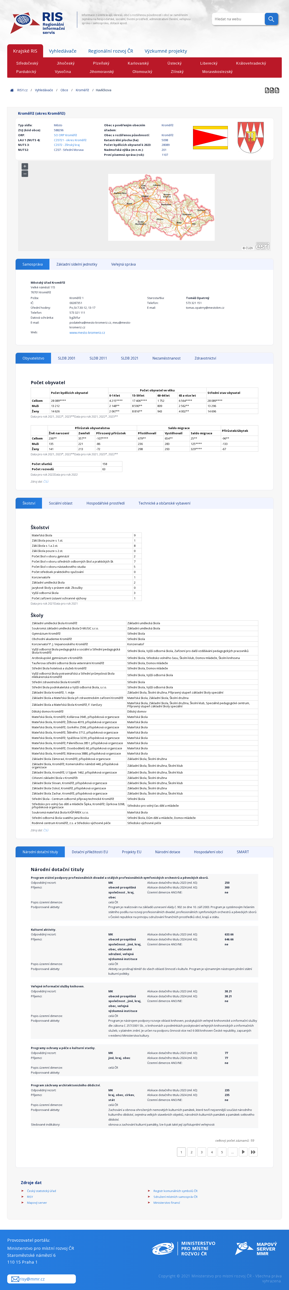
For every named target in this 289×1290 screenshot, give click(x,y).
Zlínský (177, 72)
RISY (30, 1197)
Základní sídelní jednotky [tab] (76, 264)
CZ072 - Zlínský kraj (67, 145)
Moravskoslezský (217, 72)
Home (12, 90)
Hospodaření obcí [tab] (208, 852)
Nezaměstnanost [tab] (166, 358)
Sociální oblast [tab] (60, 503)
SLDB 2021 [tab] (130, 358)
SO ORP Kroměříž (65, 135)
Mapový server (37, 1203)
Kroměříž (82, 90)
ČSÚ (46, 481)
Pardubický (26, 72)
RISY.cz (22, 90)
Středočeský (27, 63)
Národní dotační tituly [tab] (40, 852)
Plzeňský (101, 63)
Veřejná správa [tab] (123, 264)
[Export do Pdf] (267, 90)
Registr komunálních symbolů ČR (176, 1191)
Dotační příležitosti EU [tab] (90, 852)
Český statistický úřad (41, 1191)
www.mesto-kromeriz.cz (87, 332)
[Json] (277, 90)
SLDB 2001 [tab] (67, 358)
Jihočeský (66, 63)
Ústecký (175, 63)
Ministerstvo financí (167, 1203)
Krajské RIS (25, 51)
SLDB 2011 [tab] (98, 358)
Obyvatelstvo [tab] (33, 358)
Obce (64, 90)
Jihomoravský (102, 72)
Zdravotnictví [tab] (205, 358)
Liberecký (209, 63)
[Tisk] (272, 90)
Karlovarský (138, 63)
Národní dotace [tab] (167, 852)
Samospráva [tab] (33, 264)
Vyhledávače (63, 51)
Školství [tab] (29, 503)
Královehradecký (251, 63)
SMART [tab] (243, 852)
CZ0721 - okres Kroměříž (70, 140)
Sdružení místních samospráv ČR (176, 1197)
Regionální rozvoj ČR (110, 51)
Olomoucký (142, 72)
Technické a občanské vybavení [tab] (164, 503)
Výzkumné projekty (166, 51)
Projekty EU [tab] (131, 852)
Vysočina (63, 72)
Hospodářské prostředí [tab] (105, 503)
